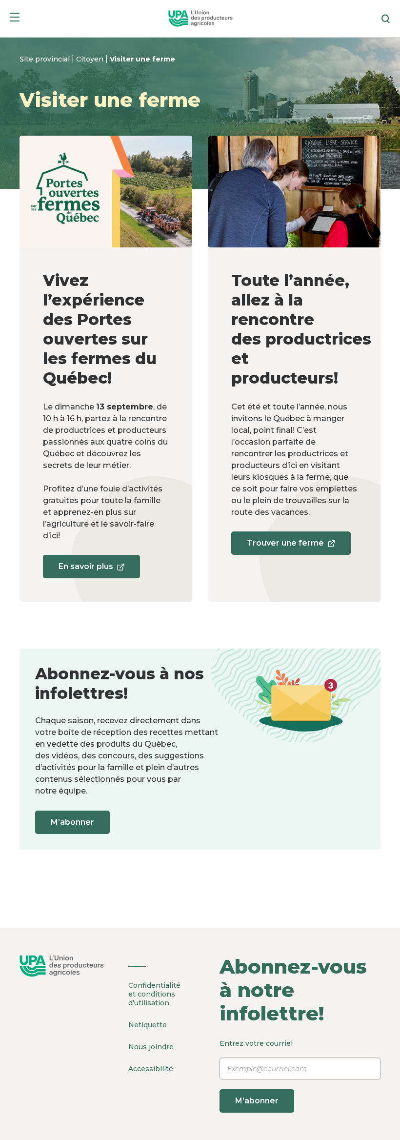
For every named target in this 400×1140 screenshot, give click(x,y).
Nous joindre (151, 1046)
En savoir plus (85, 570)
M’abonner (72, 822)
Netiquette (147, 1024)
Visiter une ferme (142, 59)
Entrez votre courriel (256, 1072)
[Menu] (15, 19)
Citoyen (90, 59)
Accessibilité (150, 1068)
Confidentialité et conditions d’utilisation (154, 994)
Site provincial (46, 59)
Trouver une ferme (285, 546)
